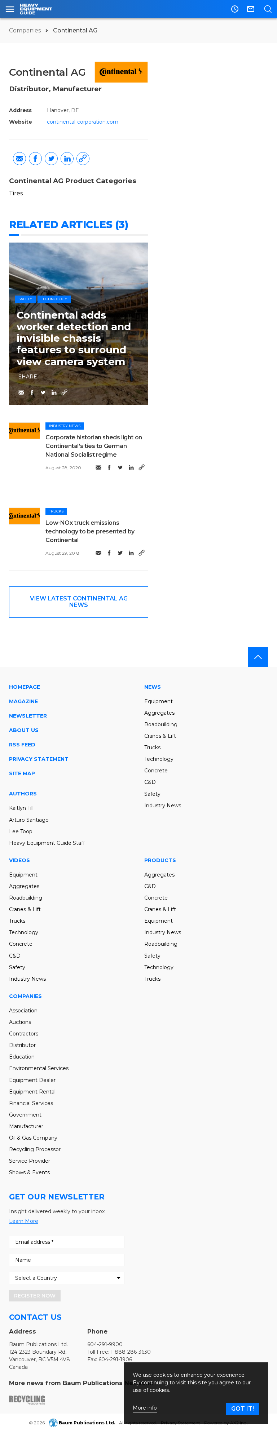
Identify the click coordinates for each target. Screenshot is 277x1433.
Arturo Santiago (29, 820)
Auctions (20, 1022)
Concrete (156, 770)
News (152, 687)
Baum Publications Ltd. (87, 1422)
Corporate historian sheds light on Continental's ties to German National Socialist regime (93, 446)
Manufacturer (26, 1126)
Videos (19, 860)
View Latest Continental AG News (79, 601)
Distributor (22, 1045)
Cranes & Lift (160, 736)
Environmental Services (39, 1068)
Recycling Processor (35, 1149)
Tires (16, 193)
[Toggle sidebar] (10, 9)
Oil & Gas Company (33, 1138)
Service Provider (29, 1161)
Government (25, 1115)
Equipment (158, 701)
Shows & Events (29, 1172)
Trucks (56, 511)
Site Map (22, 773)
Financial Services (31, 1103)
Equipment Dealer (32, 1080)
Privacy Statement (39, 759)
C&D (150, 782)
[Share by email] (19, 158)
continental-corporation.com (82, 122)
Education (22, 1057)
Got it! (242, 1408)
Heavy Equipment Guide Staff (47, 843)
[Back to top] (258, 657)
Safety (25, 299)
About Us (24, 730)
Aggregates (159, 713)
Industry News (64, 425)
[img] (24, 430)
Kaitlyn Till (21, 808)
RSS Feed (22, 744)
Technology (54, 299)
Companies (25, 30)
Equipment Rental (32, 1092)
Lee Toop (20, 831)
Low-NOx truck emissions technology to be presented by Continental (89, 531)
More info (145, 1408)
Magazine (23, 701)
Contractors (23, 1034)
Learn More (23, 1221)
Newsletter (28, 716)
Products (160, 860)
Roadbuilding (160, 724)
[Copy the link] (82, 158)
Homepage (24, 687)
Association (23, 1010)
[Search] (268, 9)
